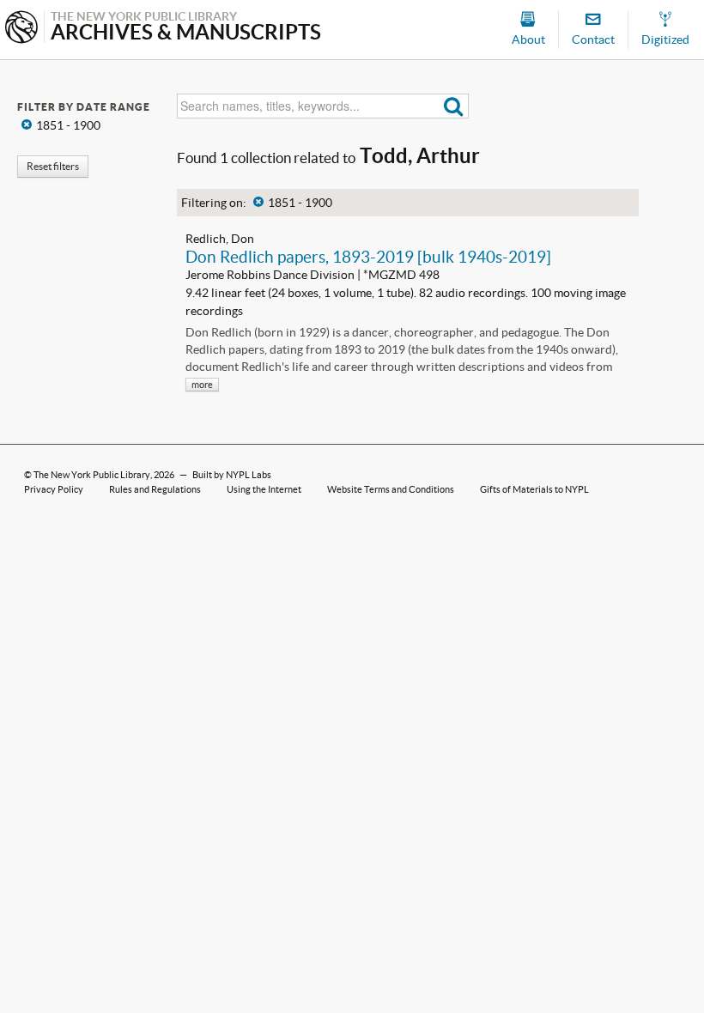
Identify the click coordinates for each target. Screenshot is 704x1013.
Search (454, 106)
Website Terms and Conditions (390, 489)
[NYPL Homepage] (21, 28)
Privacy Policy (53, 489)
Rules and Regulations (155, 489)
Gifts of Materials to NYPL (534, 489)
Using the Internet (264, 489)
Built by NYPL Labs (231, 475)
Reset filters (53, 166)
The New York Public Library (91, 475)
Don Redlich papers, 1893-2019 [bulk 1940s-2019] (368, 256)
